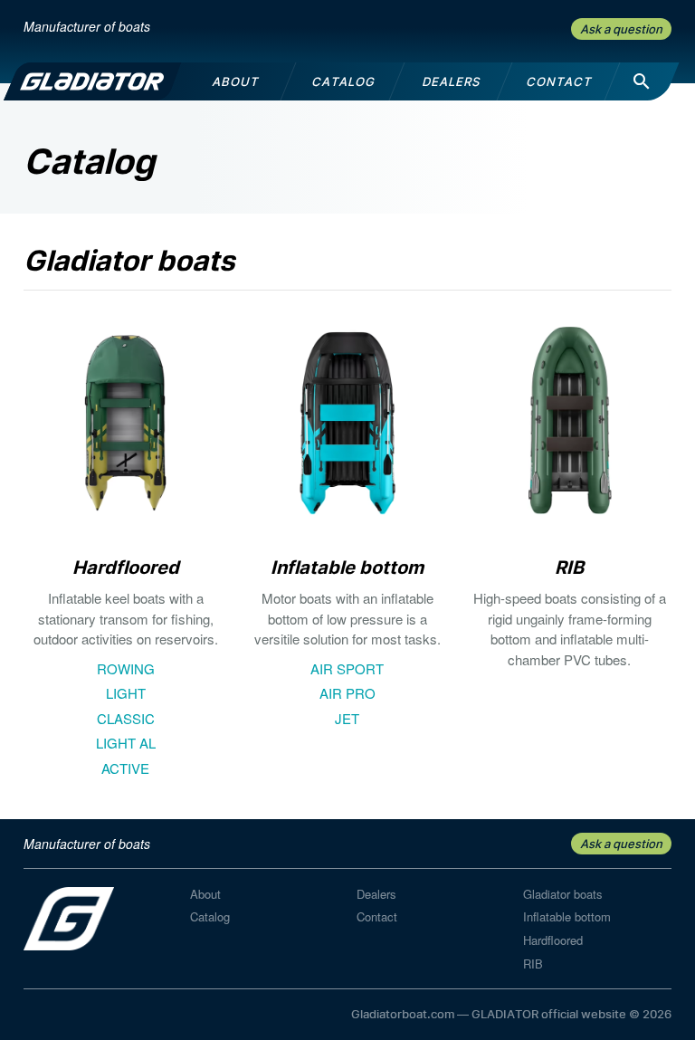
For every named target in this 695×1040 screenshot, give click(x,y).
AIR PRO (347, 692)
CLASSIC (126, 718)
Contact (377, 916)
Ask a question (621, 29)
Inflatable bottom (567, 916)
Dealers (376, 893)
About (205, 893)
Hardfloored (553, 940)
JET (347, 718)
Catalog (210, 916)
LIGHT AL (126, 742)
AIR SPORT (347, 668)
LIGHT (126, 692)
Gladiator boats (563, 893)
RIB (533, 963)
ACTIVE (125, 768)
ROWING (126, 668)
